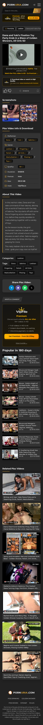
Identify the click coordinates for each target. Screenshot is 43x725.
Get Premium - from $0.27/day (21, 336)
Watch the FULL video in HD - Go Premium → (21, 73)
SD (20, 167)
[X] (31, 287)
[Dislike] (9, 91)
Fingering (23, 149)
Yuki (19, 140)
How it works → (21, 343)
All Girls (21, 153)
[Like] (5, 91)
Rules (31, 703)
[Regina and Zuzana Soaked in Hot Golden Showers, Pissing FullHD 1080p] (21, 632)
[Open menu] (39, 5)
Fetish (8, 153)
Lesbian (20, 28)
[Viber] (18, 287)
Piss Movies (13, 703)
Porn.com (17, 4)
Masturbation (11, 157)
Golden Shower (28, 698)
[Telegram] (11, 287)
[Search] (37, 10)
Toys (8, 161)
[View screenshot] (10, 113)
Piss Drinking (13, 698)
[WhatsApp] (24, 287)
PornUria (10, 28)
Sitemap (23, 703)
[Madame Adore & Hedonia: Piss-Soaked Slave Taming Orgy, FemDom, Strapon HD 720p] (21, 573)
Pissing (27, 157)
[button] (34, 5)
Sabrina (31, 140)
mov (20, 176)
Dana (8, 140)
